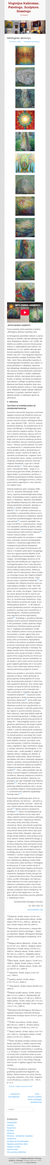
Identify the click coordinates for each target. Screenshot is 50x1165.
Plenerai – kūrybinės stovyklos (20, 1136)
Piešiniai (10, 1133)
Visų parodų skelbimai (16, 1152)
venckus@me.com (35, 909)
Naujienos (11, 1128)
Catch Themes (31, 1162)
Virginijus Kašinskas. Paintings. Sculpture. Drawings (23, 7)
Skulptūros (11, 1138)
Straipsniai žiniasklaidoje (17, 1141)
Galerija (11, 1086)
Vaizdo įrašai (12, 1149)
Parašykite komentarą (31, 41)
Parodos (10, 1130)
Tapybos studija (13, 1146)
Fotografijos (12, 1122)
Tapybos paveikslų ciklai (23, 1086)
